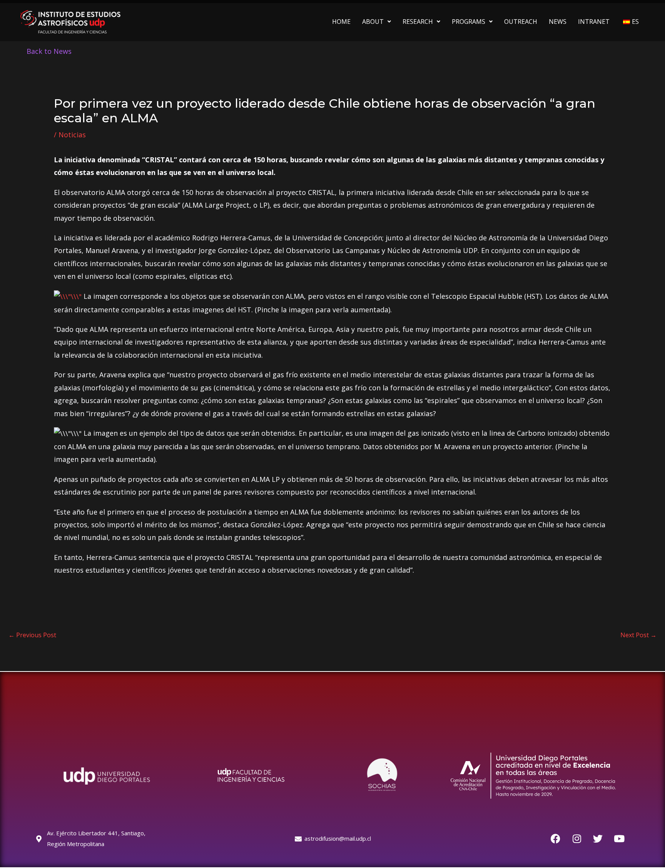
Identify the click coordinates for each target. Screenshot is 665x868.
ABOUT (373, 21)
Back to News (49, 51)
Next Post (638, 635)
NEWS (557, 21)
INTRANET (594, 21)
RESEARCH (418, 21)
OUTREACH (520, 21)
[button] (376, 21)
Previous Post (32, 635)
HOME (341, 21)
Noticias (72, 134)
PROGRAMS (468, 21)
